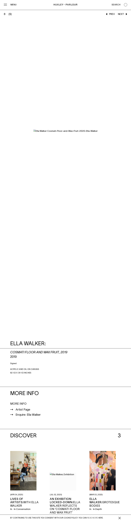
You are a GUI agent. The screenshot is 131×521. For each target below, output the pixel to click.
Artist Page (23, 409)
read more (92, 518)
